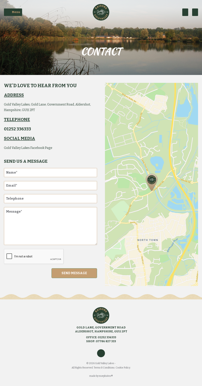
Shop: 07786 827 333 (101, 341)
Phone (195, 12)
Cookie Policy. (123, 367)
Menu (16, 12)
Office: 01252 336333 (101, 337)
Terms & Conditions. (105, 367)
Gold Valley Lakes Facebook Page (28, 148)
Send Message (74, 273)
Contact (185, 12)
